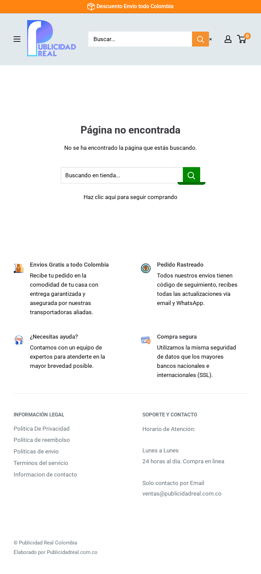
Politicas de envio (36, 451)
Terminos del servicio (41, 463)
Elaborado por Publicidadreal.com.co (56, 552)
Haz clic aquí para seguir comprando (130, 197)
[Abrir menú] (17, 39)
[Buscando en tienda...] (191, 175)
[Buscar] (200, 39)
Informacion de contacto (45, 474)
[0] (242, 39)
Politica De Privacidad (42, 428)
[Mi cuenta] (228, 39)
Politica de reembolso (42, 439)
